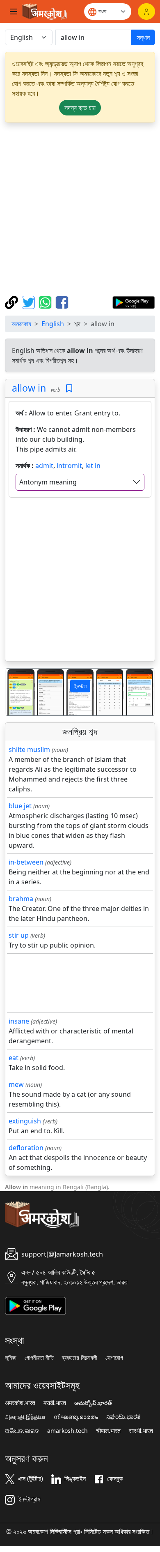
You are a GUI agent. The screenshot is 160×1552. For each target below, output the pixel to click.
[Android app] (35, 1305)
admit (44, 465)
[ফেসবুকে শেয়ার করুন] (62, 301)
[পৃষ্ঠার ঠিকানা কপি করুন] (12, 301)
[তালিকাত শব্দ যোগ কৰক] (69, 388)
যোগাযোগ (114, 1357)
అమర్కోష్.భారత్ (93, 1402)
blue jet (20, 805)
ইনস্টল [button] (80, 686)
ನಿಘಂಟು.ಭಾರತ (123, 1416)
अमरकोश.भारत (20, 1402)
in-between (26, 862)
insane (19, 1021)
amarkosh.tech (67, 1430)
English (52, 323)
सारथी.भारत (141, 1430)
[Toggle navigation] (13, 11)
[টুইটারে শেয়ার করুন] (29, 301)
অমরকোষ (21, 323)
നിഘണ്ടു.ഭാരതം (76, 1416)
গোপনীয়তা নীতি (39, 1357)
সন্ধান (143, 37)
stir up (19, 935)
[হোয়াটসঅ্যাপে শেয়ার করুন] (46, 301)
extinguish (25, 1120)
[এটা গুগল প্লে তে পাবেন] (133, 301)
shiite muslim (29, 749)
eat (13, 1057)
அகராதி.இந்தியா (25, 1416)
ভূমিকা (10, 1357)
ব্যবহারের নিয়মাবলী (79, 1357)
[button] (16, 692)
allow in (29, 387)
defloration (26, 1147)
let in (93, 465)
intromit (69, 465)
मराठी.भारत (54, 1402)
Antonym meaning (48, 482)
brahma (21, 898)
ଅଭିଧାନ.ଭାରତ (22, 1430)
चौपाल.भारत (108, 1430)
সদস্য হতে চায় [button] (80, 107)
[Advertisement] (80, 209)
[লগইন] (146, 11)
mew (16, 1084)
